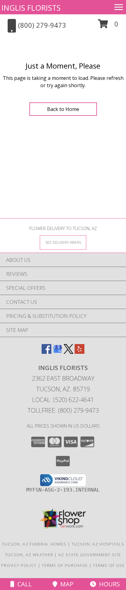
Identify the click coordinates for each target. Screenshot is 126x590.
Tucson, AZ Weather (29, 554)
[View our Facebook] (46, 351)
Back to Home (63, 109)
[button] (108, 26)
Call (23, 584)
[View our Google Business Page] (57, 351)
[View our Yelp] (79, 351)
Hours (108, 584)
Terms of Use (109, 565)
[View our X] (68, 351)
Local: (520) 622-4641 (63, 400)
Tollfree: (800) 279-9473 (63, 410)
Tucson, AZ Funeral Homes (34, 544)
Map (65, 584)
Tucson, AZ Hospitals (98, 544)
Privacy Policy (18, 565)
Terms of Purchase (65, 565)
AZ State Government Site (89, 554)
